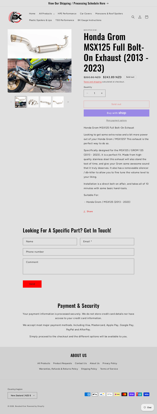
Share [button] (90, 211)
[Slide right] (68, 102)
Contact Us (81, 363)
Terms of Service (109, 369)
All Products (43, 363)
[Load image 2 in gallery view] (33, 101)
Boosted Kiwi (20, 406)
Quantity (88, 87)
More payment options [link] (116, 120)
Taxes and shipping (93, 82)
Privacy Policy (110, 363)
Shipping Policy (89, 369)
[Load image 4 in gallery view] (58, 101)
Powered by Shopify (35, 406)
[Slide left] (11, 102)
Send (32, 284)
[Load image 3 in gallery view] (45, 101)
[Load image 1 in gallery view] (20, 101)
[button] (46, 13)
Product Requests (62, 363)
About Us (95, 363)
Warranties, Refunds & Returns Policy (58, 369)
